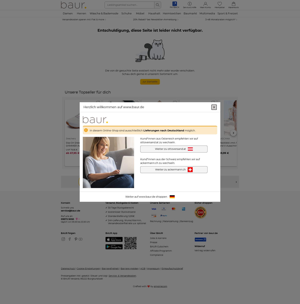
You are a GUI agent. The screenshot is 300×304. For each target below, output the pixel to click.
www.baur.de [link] (147, 197)
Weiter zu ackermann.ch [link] (170, 169)
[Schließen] (214, 107)
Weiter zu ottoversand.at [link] (170, 149)
